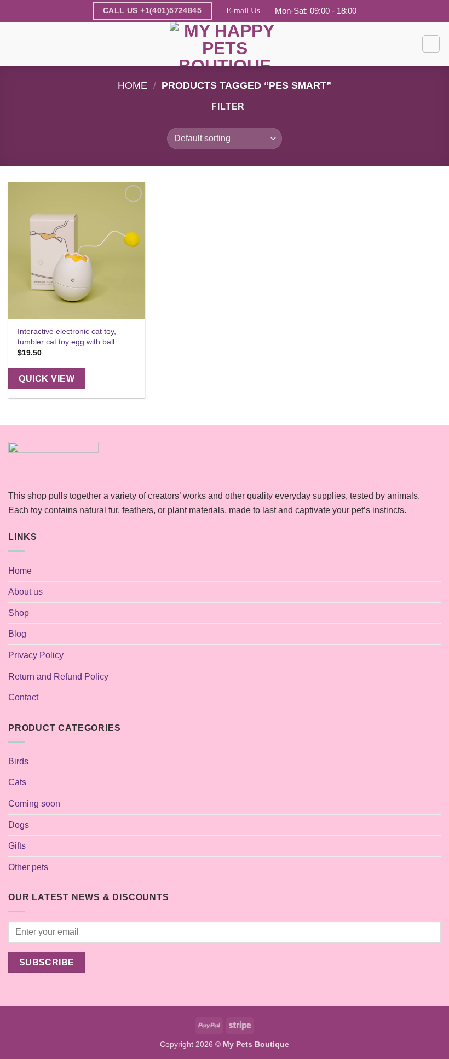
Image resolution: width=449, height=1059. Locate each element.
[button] (14, 43)
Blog (17, 633)
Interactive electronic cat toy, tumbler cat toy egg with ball (67, 336)
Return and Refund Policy (58, 676)
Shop (18, 613)
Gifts (17, 845)
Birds (18, 761)
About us (25, 591)
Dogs (18, 825)
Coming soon (34, 803)
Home (132, 85)
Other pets (28, 867)
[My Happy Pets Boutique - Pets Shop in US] (224, 44)
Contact (23, 697)
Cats (17, 782)
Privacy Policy (36, 655)
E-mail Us (243, 10)
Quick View (46, 378)
